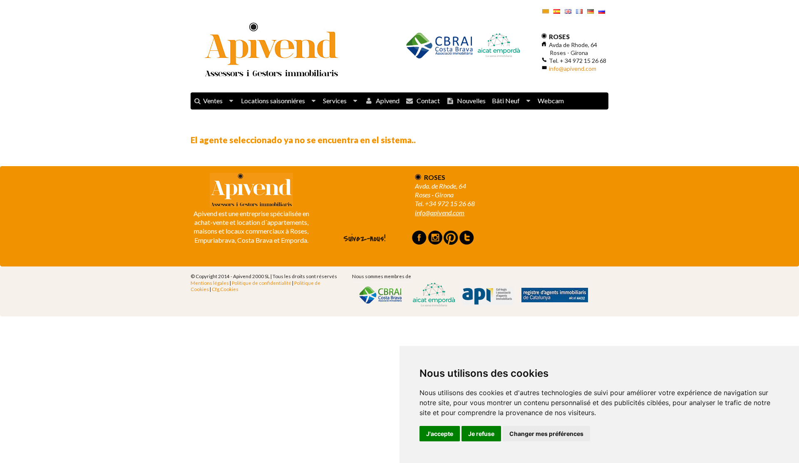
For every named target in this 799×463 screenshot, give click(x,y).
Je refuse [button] (481, 433)
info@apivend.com (572, 68)
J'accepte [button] (439, 433)
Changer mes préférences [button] (546, 433)
